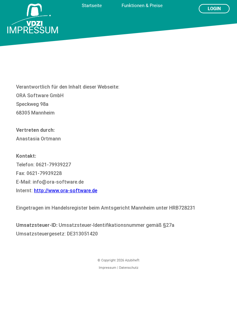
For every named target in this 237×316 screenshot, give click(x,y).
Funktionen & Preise (142, 5)
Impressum (107, 268)
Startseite (92, 5)
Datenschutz (128, 268)
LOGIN (214, 8)
